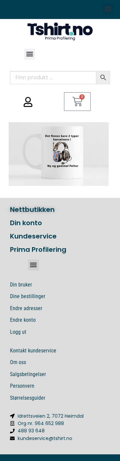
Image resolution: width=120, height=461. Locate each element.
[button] (107, 8)
